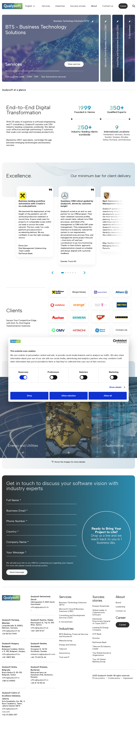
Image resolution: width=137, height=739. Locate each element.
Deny (29, 395)
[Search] (133, 6)
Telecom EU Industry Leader (101, 647)
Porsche (96, 638)
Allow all (108, 395)
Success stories (78, 6)
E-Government (66, 622)
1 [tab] (62, 272)
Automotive (64, 653)
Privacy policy (98, 678)
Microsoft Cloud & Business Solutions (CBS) (71, 610)
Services (46, 6)
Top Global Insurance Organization (101, 654)
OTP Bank (96, 634)
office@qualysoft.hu (11, 654)
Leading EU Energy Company (100, 628)
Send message (17, 572)
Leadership (120, 607)
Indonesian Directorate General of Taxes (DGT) (101, 621)
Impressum (128, 678)
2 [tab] (65, 272)
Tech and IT (64, 657)
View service (74, 64)
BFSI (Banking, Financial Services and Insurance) (73, 635)
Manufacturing (65, 640)
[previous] (52, 272)
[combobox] (29, 6)
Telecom (63, 649)
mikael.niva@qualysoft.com (43, 654)
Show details (115, 387)
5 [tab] (72, 272)
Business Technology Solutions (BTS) (73, 603)
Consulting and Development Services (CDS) (72, 616)
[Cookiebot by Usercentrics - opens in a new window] (115, 341)
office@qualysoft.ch (40, 607)
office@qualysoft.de (11, 631)
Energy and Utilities (67, 645)
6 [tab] (75, 272)
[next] (84, 272)
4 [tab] (70, 272)
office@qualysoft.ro (39, 680)
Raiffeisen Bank (99, 642)
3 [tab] (68, 272)
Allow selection (68, 395)
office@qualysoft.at (39, 628)
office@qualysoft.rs (10, 678)
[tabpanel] (35, 225)
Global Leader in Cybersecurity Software (99, 612)
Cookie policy (114, 678)
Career (123, 6)
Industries (60, 6)
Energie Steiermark (100, 606)
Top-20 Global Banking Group (99, 660)
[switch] (53, 377)
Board (118, 602)
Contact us (107, 6)
